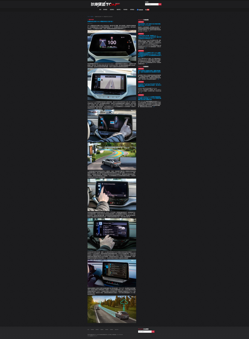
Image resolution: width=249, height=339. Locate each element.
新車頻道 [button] (105, 9)
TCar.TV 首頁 (90, 16)
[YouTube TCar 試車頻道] (147, 9)
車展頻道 (106, 329)
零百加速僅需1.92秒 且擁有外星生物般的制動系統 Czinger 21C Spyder (149, 24)
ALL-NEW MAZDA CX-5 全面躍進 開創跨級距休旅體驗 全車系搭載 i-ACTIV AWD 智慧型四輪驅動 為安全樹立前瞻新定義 (149, 98)
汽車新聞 (143, 20)
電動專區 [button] (119, 9)
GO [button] (160, 4)
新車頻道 (92, 329)
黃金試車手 (116, 329)
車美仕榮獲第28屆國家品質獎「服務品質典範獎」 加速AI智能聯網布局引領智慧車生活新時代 (149, 72)
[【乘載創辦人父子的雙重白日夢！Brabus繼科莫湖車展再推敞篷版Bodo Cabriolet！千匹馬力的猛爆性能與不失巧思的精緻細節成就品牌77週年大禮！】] (146, 63)
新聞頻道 (111, 329)
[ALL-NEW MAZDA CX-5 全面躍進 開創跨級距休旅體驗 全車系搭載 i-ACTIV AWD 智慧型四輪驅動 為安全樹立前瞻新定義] (154, 106)
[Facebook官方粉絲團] (140, 9)
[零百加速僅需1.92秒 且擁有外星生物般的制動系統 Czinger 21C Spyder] (149, 31)
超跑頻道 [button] (112, 9)
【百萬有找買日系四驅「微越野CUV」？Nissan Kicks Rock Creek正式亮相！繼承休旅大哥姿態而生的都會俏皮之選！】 (149, 37)
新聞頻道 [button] (132, 9)
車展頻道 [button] (125, 9)
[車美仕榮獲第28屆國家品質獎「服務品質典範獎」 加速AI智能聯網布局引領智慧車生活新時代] (158, 79)
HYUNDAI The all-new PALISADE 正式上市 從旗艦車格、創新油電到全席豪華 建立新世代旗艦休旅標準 (149, 85)
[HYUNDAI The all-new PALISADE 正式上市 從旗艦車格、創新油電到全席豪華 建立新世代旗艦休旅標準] (141, 92)
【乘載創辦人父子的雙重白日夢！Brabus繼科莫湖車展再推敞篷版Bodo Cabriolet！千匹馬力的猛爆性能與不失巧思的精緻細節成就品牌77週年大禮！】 (149, 54)
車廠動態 (143, 66)
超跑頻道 (97, 329)
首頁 (100, 9)
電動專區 (102, 329)
